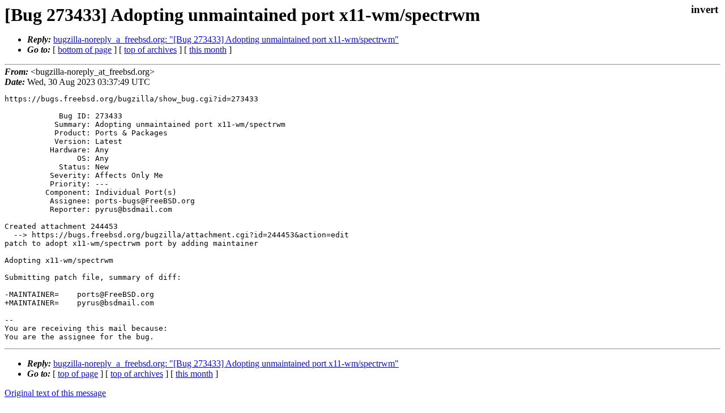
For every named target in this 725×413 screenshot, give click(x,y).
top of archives (150, 49)
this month (208, 49)
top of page (78, 373)
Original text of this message (55, 393)
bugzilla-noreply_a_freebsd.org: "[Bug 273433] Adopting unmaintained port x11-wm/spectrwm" (226, 39)
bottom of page (85, 49)
